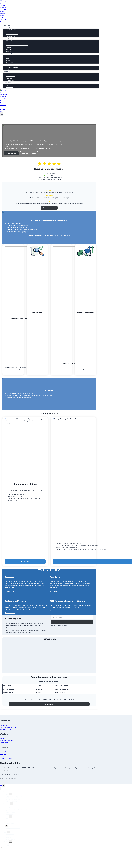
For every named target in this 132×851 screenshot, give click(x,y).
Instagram (3, 754)
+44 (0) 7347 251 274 (6, 729)
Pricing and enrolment (10, 36)
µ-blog (7, 58)
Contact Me (3, 725)
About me (8, 60)
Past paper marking (10, 47)
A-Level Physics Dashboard (12, 34)
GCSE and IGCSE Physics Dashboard (14, 29)
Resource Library (9, 49)
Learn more (25, 561)
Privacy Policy (9, 78)
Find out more (10, 591)
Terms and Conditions (10, 76)
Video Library (9, 51)
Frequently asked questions (12, 67)
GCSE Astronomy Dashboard (12, 31)
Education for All (9, 62)
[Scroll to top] (1, 786)
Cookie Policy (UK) (10, 80)
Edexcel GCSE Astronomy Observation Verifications (17, 45)
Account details (9, 87)
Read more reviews (49, 208)
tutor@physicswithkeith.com (8, 727)
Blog (7, 56)
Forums (7, 43)
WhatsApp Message (6, 758)
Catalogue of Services (11, 40)
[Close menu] (0, 788)
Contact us (8, 69)
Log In (7, 85)
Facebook (3, 752)
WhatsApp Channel (6, 756)
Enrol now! (7, 25)
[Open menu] (1, 114)
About (2, 738)
